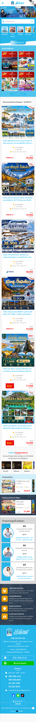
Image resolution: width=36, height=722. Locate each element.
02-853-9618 (14, 686)
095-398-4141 (15, 676)
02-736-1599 (14, 683)
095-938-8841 (15, 679)
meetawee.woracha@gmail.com (20, 690)
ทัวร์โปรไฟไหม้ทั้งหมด (17, 94)
